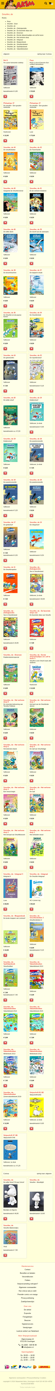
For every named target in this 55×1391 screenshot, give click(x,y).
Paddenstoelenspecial (11, 657)
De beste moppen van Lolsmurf (14, 918)
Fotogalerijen (27, 1317)
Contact (27, 1269)
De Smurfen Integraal (37, 876)
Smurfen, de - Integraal (15, 40)
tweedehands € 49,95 (11, 1213)
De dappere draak (36, 273)
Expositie (27, 1313)
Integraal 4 (7, 876)
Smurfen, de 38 (9, 270)
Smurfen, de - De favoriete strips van (19, 31)
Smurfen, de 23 (36, 355)
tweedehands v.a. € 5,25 (11, 1166)
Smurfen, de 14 (36, 522)
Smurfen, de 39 (36, 229)
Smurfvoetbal (8, 966)
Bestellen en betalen (27, 1273)
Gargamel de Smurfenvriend (13, 191)
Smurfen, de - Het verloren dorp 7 (40, 701)
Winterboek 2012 (36, 1054)
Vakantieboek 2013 (36, 966)
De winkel (27, 1310)
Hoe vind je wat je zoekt (27, 1291)
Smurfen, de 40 (9, 229)
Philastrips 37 (8, 103)
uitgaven (49, 1174)
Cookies (43, 1378)
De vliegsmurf (34, 525)
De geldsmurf (8, 525)
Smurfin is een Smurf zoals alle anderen (40, 661)
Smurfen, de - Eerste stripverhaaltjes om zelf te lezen (25, 35)
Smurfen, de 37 (36, 270)
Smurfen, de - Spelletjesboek (17, 47)
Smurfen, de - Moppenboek (16, 42)
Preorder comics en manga (27, 1294)
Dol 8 (5, 60)
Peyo (9, 21)
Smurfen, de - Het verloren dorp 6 (13, 745)
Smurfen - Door (12, 24)
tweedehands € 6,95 (10, 91)
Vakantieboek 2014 (10, 1011)
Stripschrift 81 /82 (37, 1092)
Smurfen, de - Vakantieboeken (17, 49)
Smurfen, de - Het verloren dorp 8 (13, 701)
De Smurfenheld (35, 315)
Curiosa (49, 54)
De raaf (32, 791)
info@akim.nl (29, 1347)
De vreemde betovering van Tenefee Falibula (13, 705)
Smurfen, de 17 (9, 522)
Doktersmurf (34, 400)
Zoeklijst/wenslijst (27, 1302)
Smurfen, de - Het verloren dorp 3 (40, 788)
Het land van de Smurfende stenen (39, 705)
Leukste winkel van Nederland (27, 1331)
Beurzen (27, 1320)
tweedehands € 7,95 (10, 995)
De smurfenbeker (9, 150)
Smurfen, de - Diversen (15, 33)
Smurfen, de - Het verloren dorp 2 (13, 831)
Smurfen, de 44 (9, 147)
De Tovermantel (35, 150)
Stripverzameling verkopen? (27, 1284)
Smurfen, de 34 (36, 313)
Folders (27, 1280)
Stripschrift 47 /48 (10, 1135)
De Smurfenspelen (9, 569)
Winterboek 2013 (9, 1054)
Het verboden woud (36, 835)
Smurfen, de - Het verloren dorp (18, 37)
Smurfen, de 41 (36, 188)
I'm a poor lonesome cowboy (13, 63)
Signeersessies (27, 1324)
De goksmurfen (8, 358)
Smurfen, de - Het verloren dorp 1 (40, 831)
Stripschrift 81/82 (35, 1095)
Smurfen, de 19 (36, 398)
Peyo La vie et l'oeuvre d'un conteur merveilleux (39, 63)
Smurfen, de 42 (9, 188)
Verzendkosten (27, 1277)
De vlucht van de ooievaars (39, 232)
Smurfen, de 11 (9, 567)
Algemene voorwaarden (27, 1287)
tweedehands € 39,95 (37, 599)
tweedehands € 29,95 (11, 643)
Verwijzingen (27, 1327)
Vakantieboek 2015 (36, 1011)
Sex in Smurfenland (36, 571)
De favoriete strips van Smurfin (40, 615)
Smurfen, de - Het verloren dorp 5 (40, 745)
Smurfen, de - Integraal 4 (13, 874)
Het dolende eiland (10, 749)
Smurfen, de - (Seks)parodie (17, 28)
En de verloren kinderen (38, 191)
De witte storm (8, 232)
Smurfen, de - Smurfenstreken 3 (37, 917)
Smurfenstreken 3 (36, 920)
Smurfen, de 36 (9, 313)
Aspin (33, 1387)
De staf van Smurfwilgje (38, 749)
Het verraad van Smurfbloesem (14, 835)
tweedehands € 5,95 (37, 427)
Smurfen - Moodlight (37, 1182)
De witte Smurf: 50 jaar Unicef (13, 1182)
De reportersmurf (35, 358)
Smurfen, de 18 (36, 439)
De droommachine (9, 273)
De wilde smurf (8, 400)
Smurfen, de (11, 26)
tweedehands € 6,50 (10, 555)
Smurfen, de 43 (36, 147)
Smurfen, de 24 (9, 355)
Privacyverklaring (27, 1298)
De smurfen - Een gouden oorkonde (12, 106)
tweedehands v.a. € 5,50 (11, 431)
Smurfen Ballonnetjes (10, 1228)
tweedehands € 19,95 (37, 1213)
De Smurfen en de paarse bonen (12, 316)
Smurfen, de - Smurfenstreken (17, 44)
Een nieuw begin (9, 791)
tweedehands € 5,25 (37, 386)
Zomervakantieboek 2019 (12, 1096)
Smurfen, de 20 (9, 398)
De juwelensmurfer (36, 441)
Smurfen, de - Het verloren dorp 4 (13, 788)
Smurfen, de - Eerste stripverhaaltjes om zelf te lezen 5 (40, 657)
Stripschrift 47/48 (9, 1138)
